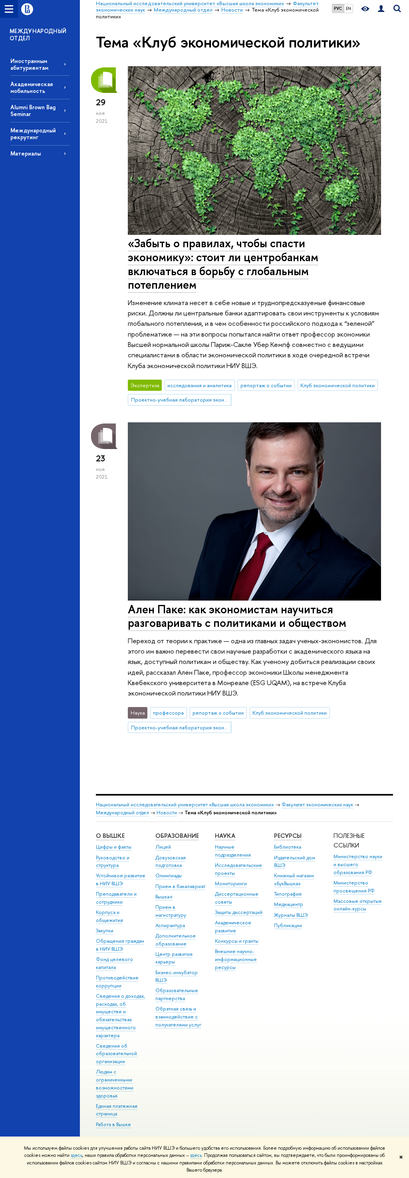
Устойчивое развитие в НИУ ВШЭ (120, 879)
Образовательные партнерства (176, 994)
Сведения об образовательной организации (116, 1053)
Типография (288, 893)
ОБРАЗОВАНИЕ (177, 835)
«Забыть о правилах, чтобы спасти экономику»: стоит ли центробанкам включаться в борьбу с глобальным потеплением (223, 263)
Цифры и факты (113, 846)
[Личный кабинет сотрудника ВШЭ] (381, 9)
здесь (76, 1155)
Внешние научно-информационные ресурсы (236, 959)
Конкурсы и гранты (236, 941)
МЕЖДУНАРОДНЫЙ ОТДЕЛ (38, 34)
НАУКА (225, 835)
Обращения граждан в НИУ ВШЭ (120, 945)
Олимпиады (168, 875)
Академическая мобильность (31, 87)
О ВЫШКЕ (110, 835)
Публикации (288, 925)
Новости (167, 812)
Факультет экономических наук (317, 804)
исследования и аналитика (199, 385)
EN (348, 8)
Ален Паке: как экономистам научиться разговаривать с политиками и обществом (237, 616)
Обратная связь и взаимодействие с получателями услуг (178, 1016)
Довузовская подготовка (170, 861)
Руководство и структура (112, 861)
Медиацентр (288, 904)
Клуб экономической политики (337, 385)
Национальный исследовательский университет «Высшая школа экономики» (185, 804)
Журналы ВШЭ (291, 915)
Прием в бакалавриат (180, 886)
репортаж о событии (266, 385)
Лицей (163, 846)
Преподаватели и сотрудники (116, 897)
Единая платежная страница (116, 1110)
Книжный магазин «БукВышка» (294, 879)
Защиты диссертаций (238, 912)
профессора (168, 712)
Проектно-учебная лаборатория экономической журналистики (181, 399)
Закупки (104, 930)
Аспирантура (170, 925)
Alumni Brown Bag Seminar (33, 110)
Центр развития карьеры (174, 958)
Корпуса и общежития (109, 916)
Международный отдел (122, 812)
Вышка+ (164, 896)
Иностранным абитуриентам (29, 64)
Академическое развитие (233, 926)
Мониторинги (231, 883)
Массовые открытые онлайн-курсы (358, 905)
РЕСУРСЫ (288, 835)
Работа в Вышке (113, 1124)
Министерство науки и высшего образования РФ (358, 864)
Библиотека (287, 846)
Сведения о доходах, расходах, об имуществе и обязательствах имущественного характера (120, 1016)
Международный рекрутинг (33, 133)
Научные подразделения (233, 850)
